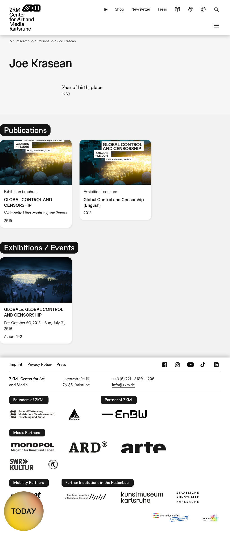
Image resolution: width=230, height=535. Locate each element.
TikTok (203, 364)
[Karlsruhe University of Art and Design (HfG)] (84, 497)
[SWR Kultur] (21, 464)
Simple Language (177, 9)
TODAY (23, 511)
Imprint (16, 364)
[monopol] (32, 447)
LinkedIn (216, 364)
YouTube (190, 364)
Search (216, 9)
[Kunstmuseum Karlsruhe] (142, 497)
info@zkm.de (123, 384)
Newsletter (140, 9)
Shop (119, 9)
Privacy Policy (39, 364)
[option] (115, 180)
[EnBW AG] (124, 414)
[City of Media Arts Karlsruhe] (211, 518)
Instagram (177, 364)
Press (162, 9)
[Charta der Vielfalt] (170, 518)
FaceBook (164, 364)
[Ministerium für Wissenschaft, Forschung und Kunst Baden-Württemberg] (32, 414)
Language (203, 9)
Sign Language (190, 9)
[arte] (143, 447)
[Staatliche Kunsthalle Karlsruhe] (188, 497)
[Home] (29, 17)
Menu (216, 25)
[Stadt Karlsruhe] (74, 414)
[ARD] (88, 447)
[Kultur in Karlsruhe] (52, 464)
